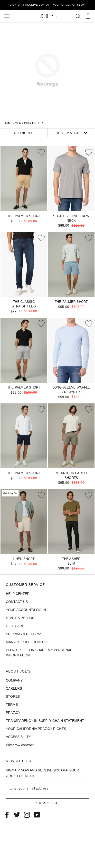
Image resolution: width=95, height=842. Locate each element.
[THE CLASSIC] (23, 264)
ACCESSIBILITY (18, 737)
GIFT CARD (15, 626)
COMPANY (14, 680)
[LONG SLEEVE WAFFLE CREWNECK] (71, 350)
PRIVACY (13, 713)
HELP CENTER (17, 594)
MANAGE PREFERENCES (26, 642)
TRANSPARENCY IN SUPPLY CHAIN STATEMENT (45, 721)
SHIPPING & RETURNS (24, 634)
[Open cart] (88, 16)
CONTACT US (17, 602)
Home (8, 123)
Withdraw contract (20, 745)
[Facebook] (7, 814)
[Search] (78, 16)
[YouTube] (37, 814)
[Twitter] (17, 814)
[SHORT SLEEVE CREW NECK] (71, 178)
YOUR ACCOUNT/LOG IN (26, 610)
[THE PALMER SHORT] (23, 178)
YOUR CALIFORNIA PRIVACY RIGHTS (36, 729)
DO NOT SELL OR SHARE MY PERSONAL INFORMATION (39, 652)
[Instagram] (27, 814)
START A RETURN (20, 618)
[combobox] (71, 132)
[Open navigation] (7, 16)
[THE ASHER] (71, 521)
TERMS (12, 704)
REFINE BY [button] (23, 133)
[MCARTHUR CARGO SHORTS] (71, 435)
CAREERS (14, 688)
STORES (13, 696)
